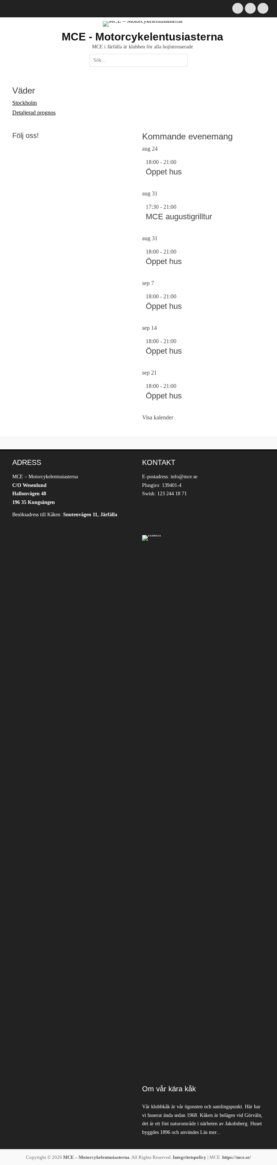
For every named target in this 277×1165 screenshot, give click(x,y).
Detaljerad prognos (34, 112)
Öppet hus (164, 171)
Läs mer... (210, 1132)
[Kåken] (203, 806)
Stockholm (24, 103)
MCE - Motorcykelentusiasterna (142, 37)
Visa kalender (157, 417)
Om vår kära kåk (169, 1089)
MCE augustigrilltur (179, 216)
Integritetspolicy (189, 1157)
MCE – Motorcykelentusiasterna (96, 1157)
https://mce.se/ (236, 1157)
